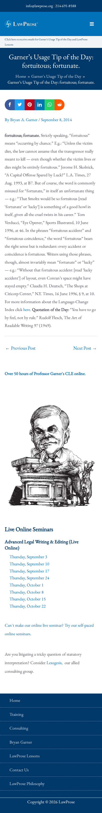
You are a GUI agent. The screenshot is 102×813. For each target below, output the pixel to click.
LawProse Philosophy (27, 783)
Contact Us (19, 769)
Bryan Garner (20, 742)
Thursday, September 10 (29, 563)
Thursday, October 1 (26, 585)
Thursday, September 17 (29, 571)
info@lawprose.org (39, 5)
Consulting (18, 728)
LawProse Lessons (24, 755)
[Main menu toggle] (91, 24)
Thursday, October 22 (27, 606)
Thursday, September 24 (29, 577)
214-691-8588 (65, 5)
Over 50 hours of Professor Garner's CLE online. (45, 373)
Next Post (85, 348)
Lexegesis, (55, 662)
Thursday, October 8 (26, 592)
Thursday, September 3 (28, 556)
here (26, 309)
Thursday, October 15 (27, 599)
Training (16, 714)
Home (14, 700)
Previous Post (20, 348)
